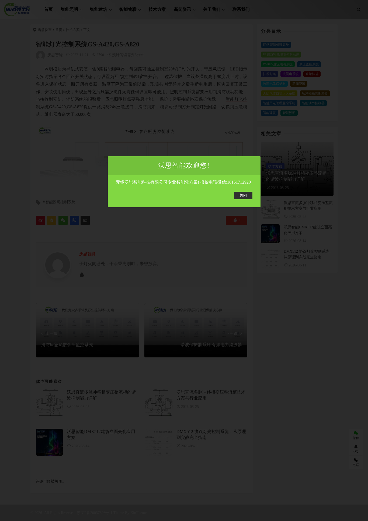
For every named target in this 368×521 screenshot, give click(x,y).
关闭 (243, 195)
